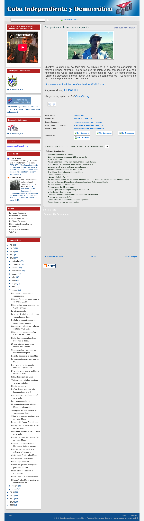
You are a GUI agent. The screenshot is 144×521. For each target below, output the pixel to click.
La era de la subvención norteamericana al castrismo (68, 167)
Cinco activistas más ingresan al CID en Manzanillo (67, 157)
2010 (12, 502)
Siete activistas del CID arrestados (61, 187)
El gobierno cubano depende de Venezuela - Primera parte (70, 164)
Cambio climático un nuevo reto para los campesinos (68, 200)
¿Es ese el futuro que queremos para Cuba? (65, 170)
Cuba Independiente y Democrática (72, 518)
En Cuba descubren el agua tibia (24, 356)
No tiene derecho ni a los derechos (61, 185)
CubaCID (71, 90)
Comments (133, 515)
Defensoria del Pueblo (18, 216)
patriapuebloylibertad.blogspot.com (88, 125)
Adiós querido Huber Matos (22, 458)
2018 (12, 245)
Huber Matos (15, 177)
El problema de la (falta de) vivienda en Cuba (65, 172)
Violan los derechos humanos (59, 192)
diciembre (16, 261)
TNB (136, 518)
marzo (15, 290)
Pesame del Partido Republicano (24, 422)
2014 (12, 258)
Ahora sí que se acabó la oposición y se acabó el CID (68, 190)
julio (14, 277)
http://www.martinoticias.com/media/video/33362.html (74, 84)
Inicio (93, 256)
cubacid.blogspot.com (83, 119)
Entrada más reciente (54, 256)
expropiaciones (97, 146)
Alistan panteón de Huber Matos (24, 455)
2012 (12, 495)
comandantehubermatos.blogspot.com (89, 129)
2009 (12, 505)
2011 (12, 499)
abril (14, 287)
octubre (15, 268)
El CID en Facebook (17, 221)
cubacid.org (79, 115)
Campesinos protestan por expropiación (67, 27)
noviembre (16, 264)
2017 (12, 248)
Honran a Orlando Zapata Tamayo (61, 154)
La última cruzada (18, 311)
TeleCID (12, 232)
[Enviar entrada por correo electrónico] (106, 146)
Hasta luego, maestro (20, 462)
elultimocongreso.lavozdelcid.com (88, 122)
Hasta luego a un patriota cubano (24, 477)
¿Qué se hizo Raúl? (55, 159)
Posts (124, 515)
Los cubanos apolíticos (20, 401)
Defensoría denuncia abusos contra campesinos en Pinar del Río (73, 195)
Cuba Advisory (16, 158)
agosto (15, 274)
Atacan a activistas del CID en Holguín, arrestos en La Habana (72, 162)
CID (88, 146)
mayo (14, 283)
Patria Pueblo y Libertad (19, 229)
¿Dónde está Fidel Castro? (58, 177)
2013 (12, 492)
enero (14, 489)
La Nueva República (17, 213)
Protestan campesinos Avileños (60, 197)
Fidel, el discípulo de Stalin (22, 377)
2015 (12, 255)
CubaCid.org (82, 96)
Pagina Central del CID (18, 218)
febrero (15, 486)
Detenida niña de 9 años (57, 175)
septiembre (17, 271)
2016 (12, 252)
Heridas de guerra (18, 386)
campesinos (81, 146)
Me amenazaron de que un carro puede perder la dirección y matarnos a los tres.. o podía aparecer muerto (88, 180)
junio (14, 280)
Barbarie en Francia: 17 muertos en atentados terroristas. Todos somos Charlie (78, 182)
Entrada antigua (130, 256)
